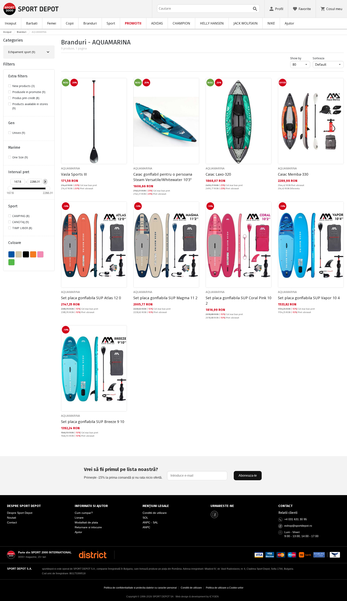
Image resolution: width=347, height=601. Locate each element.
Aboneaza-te (248, 475)
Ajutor (289, 23)
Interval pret (18, 172)
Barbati (31, 23)
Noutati (11, 517)
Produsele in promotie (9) (28, 92)
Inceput (10, 23)
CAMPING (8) (21, 216)
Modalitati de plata (86, 522)
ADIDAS (157, 23)
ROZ (40, 254)
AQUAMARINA (70, 168)
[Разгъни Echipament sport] (48, 52)
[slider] (10, 188)
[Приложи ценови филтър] (45, 181)
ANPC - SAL (150, 522)
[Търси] (255, 8)
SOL (145, 517)
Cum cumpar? (84, 512)
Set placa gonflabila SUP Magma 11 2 (165, 297)
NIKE (271, 23)
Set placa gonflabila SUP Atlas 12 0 (91, 297)
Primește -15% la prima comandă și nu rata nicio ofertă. (123, 473)
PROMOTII (133, 23)
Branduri (90, 23)
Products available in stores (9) (30, 106)
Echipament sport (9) (21, 52)
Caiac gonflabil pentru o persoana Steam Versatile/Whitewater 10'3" (162, 177)
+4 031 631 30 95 (295, 519)
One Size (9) (20, 157)
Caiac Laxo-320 (218, 174)
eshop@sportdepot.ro (298, 525)
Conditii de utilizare (155, 512)
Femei (51, 23)
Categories (13, 40)
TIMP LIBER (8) (22, 228)
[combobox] (208, 8)
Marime (14, 147)
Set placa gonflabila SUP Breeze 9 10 (92, 421)
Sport (111, 23)
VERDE (11, 262)
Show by (300, 58)
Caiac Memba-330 (293, 174)
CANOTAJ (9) (20, 222)
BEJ (18, 254)
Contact (12, 522)
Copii (69, 23)
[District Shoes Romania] (92, 555)
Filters (9, 64)
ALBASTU (11, 254)
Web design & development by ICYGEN (197, 596)
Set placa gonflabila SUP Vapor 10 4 (309, 297)
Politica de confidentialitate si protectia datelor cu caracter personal (140, 587)
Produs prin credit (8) (25, 98)
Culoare (14, 243)
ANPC (146, 527)
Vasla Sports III (74, 174)
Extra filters (18, 76)
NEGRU (26, 254)
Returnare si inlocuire (88, 527)
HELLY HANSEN (212, 23)
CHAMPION (181, 23)
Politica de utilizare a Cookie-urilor (224, 587)
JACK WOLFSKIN (246, 23)
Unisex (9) (18, 133)
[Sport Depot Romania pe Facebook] (214, 514)
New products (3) (23, 86)
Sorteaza (318, 58)
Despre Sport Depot (19, 512)
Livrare (79, 517)
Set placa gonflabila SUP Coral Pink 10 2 (238, 300)
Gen (11, 123)
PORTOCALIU (33, 254)
